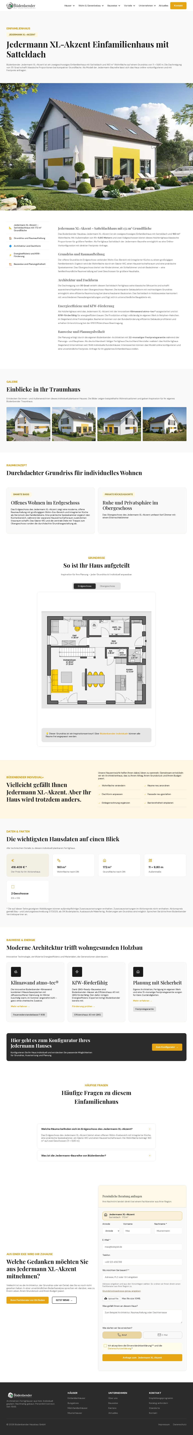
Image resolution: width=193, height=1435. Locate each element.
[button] (69, 5)
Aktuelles (163, 5)
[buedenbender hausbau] (19, 1394)
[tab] (85, 586)
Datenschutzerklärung (119, 1348)
